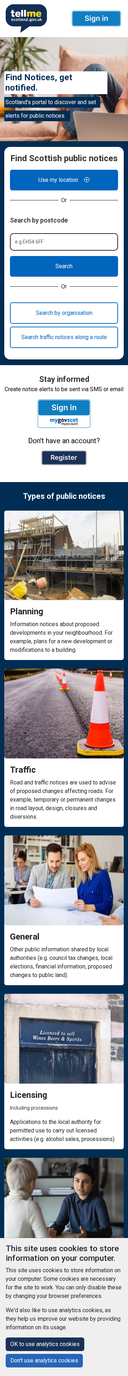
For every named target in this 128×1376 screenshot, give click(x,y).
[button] (96, 18)
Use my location (58, 180)
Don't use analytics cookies (44, 1360)
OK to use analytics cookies (45, 1344)
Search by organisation (64, 313)
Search (64, 266)
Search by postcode (39, 220)
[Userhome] (25, 18)
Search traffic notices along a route (64, 337)
